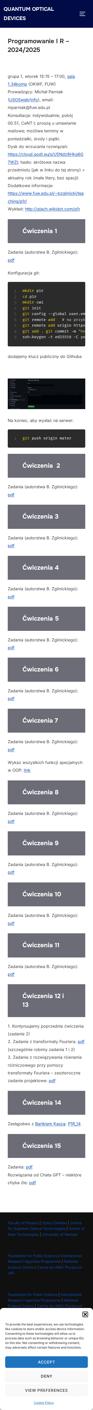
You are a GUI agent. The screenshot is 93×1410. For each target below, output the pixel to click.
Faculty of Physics (23, 1223)
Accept (46, 1362)
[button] (85, 1314)
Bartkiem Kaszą (50, 1123)
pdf (11, 260)
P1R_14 (74, 1123)
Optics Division (54, 1223)
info (34, 99)
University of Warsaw (60, 1234)
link (27, 770)
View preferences (46, 1390)
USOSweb (19, 99)
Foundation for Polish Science (32, 1256)
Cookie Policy (44, 1403)
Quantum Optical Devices (29, 14)
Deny (46, 1376)
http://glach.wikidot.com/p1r (52, 208)
